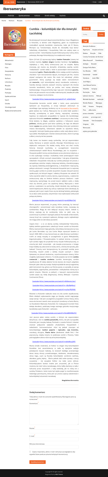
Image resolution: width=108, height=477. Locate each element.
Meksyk (98, 96)
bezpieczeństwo (97, 50)
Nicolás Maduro (88, 103)
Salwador (86, 121)
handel (95, 75)
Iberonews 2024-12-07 (36, 2)
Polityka (8, 93)
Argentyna (86, 50)
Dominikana (99, 60)
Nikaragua (99, 103)
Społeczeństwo (24, 15)
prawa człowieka (88, 113)
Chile (99, 53)
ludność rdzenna (88, 96)
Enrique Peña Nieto (89, 67)
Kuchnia (62, 15)
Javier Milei (95, 78)
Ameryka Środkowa (89, 46)
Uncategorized (10, 107)
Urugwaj (85, 124)
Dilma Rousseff (88, 60)
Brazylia (92, 53)
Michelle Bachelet (89, 99)
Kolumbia (86, 89)
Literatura (8, 82)
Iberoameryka (14, 8)
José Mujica (86, 82)
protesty (99, 113)
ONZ (84, 106)
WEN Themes (59, 474)
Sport (7, 100)
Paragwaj (99, 106)
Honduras (86, 78)
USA (92, 124)
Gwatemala (86, 75)
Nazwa (31, 428)
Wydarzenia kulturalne (13, 111)
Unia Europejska (97, 121)
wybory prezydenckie (90, 131)
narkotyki (100, 99)
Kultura (37, 15)
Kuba (94, 92)
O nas (94, 2)
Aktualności (9, 60)
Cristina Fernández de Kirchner (93, 57)
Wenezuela (86, 128)
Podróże (11, 15)
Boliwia (85, 53)
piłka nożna (92, 110)
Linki (100, 2)
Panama (91, 106)
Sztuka (7, 103)
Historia (8, 75)
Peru (84, 110)
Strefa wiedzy (50, 15)
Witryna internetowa (37, 444)
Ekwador (94, 64)
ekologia (85, 64)
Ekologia (8, 64)
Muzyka (7, 85)
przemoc (86, 117)
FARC (95, 71)
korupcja (94, 89)
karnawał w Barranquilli (69, 108)
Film (6, 67)
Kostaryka (86, 92)
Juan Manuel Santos (89, 85)
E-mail (31, 436)
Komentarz (33, 403)
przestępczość (96, 117)
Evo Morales (87, 71)
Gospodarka (9, 71)
